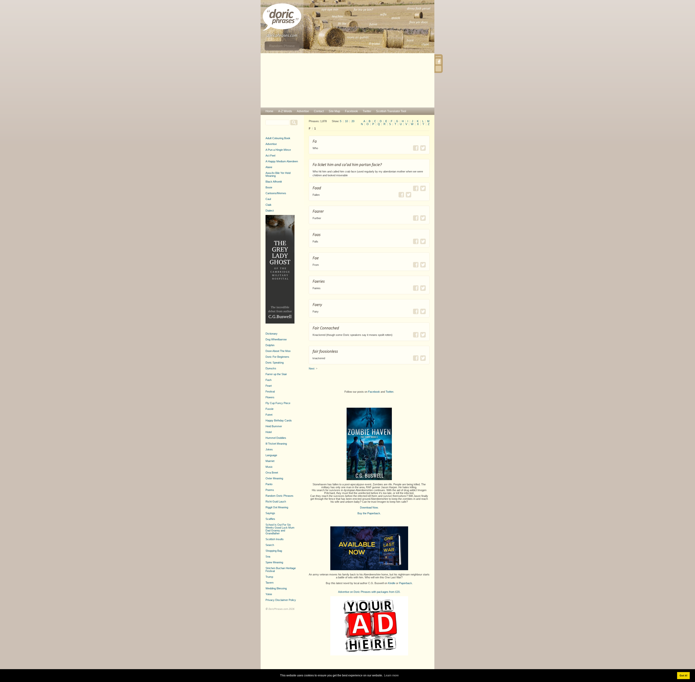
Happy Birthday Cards (279, 420)
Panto (269, 484)
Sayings (270, 513)
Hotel (269, 432)
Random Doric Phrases (279, 495)
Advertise (303, 111)
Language (271, 455)
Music (269, 466)
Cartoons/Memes (276, 193)
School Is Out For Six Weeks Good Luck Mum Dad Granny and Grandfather (280, 529)
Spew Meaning (274, 562)
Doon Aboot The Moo (278, 351)
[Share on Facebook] (415, 148)
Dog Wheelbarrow (276, 339)
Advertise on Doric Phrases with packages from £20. (369, 591)
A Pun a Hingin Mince (278, 149)
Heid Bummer (274, 426)
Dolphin (270, 345)
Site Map (334, 111)
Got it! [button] (683, 675)
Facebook (351, 111)
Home (269, 111)
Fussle (269, 408)
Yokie (269, 594)
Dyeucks (271, 368)
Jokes (269, 449)
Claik (268, 204)
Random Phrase (282, 46)
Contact (319, 111)
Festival (270, 391)
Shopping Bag (274, 550)
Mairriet (270, 461)
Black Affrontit (274, 181)
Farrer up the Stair (276, 374)
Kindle (391, 583)
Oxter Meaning (274, 478)
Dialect (270, 210)
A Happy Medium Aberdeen (282, 161)
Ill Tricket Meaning (276, 443)
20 (352, 121)
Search (270, 545)
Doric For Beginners (277, 356)
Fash (268, 380)
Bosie (269, 187)
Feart (269, 385)
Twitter (367, 111)
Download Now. (369, 507)
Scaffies (270, 519)
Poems (270, 490)
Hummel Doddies (276, 437)
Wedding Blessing (276, 588)
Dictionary (271, 333)
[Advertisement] (347, 80)
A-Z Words (285, 111)
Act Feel (270, 155)
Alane (269, 167)
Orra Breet (272, 472)
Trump (269, 576)
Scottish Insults (275, 539)
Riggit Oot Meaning (277, 507)
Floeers (270, 397)
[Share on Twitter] (423, 148)
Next (311, 368)
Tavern (269, 582)
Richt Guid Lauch (276, 501)
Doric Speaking (275, 362)
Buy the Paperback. (369, 513)
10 (346, 121)
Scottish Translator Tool (391, 111)
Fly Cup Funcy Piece (278, 403)
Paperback (405, 583)
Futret (269, 414)
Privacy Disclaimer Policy (281, 600)
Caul (268, 199)
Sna (268, 556)
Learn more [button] (391, 675)
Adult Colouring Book (278, 138)
